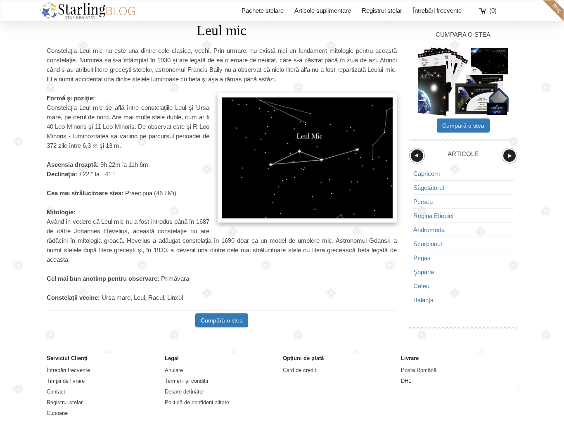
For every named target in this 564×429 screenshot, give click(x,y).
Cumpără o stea (222, 320)
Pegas (422, 257)
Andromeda (429, 229)
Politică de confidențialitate (197, 402)
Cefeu (421, 285)
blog (553, 10)
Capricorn (426, 173)
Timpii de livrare (66, 381)
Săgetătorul (428, 187)
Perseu (423, 201)
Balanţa (423, 299)
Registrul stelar (382, 10)
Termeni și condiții (186, 381)
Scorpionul (427, 243)
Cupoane (57, 413)
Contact (56, 392)
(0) (493, 10)
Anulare (174, 370)
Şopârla (423, 271)
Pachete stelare (263, 10)
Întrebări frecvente (437, 10)
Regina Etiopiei (433, 215)
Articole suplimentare (322, 10)
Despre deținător (184, 392)
